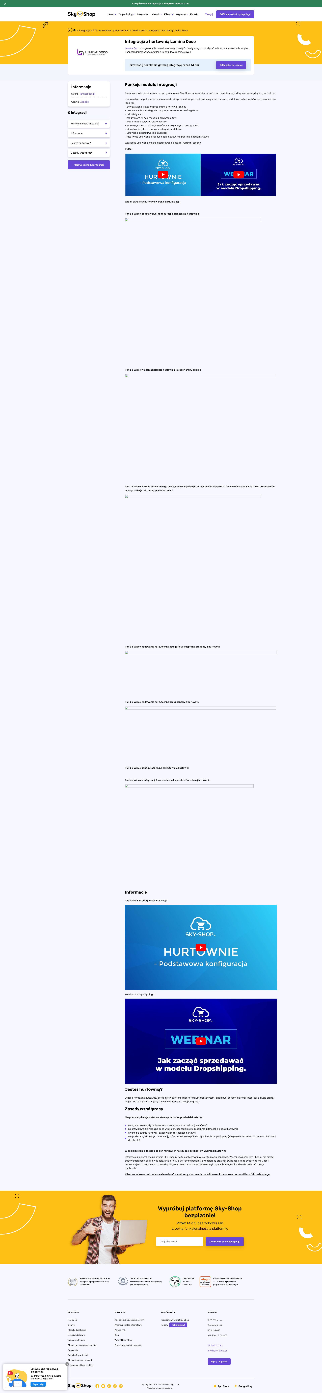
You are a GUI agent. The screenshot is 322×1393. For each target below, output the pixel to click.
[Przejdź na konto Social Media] (97, 1386)
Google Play (245, 1386)
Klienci (167, 14)
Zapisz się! (38, 1384)
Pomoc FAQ (120, 1330)
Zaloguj (209, 14)
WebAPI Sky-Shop (123, 1340)
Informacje (77, 133)
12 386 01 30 (215, 1345)
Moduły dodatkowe (77, 1330)
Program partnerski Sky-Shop (175, 1320)
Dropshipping (125, 14)
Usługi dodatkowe (76, 1335)
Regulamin (73, 1350)
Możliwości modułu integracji (89, 164)
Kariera (164, 1325)
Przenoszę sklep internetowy (128, 1325)
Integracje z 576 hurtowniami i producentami (103, 30)
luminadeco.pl (87, 93)
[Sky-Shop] (81, 16)
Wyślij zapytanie (219, 1361)
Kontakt (194, 14)
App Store (223, 1386)
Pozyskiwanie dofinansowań (128, 1345)
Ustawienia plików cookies (80, 1365)
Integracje (142, 14)
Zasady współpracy (82, 152)
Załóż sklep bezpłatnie (231, 65)
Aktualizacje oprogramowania (82, 1345)
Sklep (111, 14)
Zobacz (84, 101)
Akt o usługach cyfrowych (80, 1360)
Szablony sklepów (76, 1340)
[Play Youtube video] (163, 175)
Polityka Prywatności (78, 1355)
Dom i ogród (138, 30)
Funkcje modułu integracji (85, 123)
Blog (117, 1335)
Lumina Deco (132, 48)
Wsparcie (181, 14)
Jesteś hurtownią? (81, 143)
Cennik (156, 14)
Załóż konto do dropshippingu (235, 14)
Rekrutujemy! (178, 1325)
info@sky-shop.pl (217, 1350)
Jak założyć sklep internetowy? (129, 1320)
